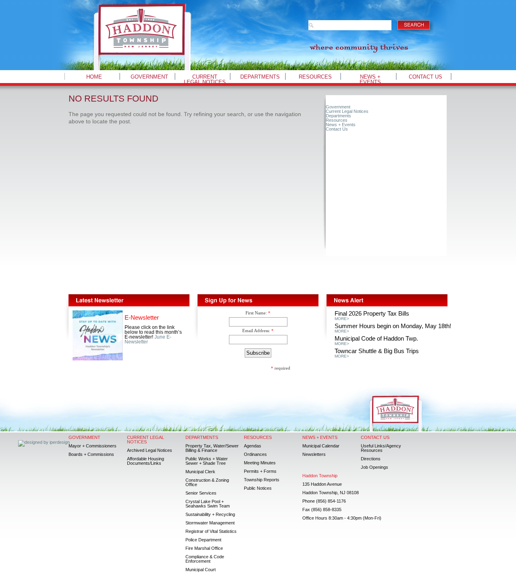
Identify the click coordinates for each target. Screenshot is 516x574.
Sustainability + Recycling (210, 514)
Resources (315, 77)
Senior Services (200, 493)
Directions (371, 458)
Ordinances (255, 454)
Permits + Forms (260, 471)
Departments (260, 77)
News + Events (370, 79)
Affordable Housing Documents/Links (145, 461)
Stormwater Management (210, 522)
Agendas (252, 445)
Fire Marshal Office (204, 548)
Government (149, 77)
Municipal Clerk (200, 471)
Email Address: (256, 330)
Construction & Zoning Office (207, 482)
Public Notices (258, 488)
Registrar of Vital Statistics (211, 531)
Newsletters (314, 454)
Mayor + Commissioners (93, 445)
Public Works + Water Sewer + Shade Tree (206, 461)
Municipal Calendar (320, 445)
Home (94, 77)
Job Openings (374, 467)
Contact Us (425, 77)
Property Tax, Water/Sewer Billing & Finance (212, 448)
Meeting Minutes (260, 462)
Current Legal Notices (205, 79)
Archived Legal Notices (149, 450)
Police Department (203, 539)
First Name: (256, 312)
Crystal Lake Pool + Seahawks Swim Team (207, 503)
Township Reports (261, 479)
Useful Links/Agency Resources (381, 448)
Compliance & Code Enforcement (204, 559)
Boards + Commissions (91, 454)
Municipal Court (200, 569)
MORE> (342, 318)
